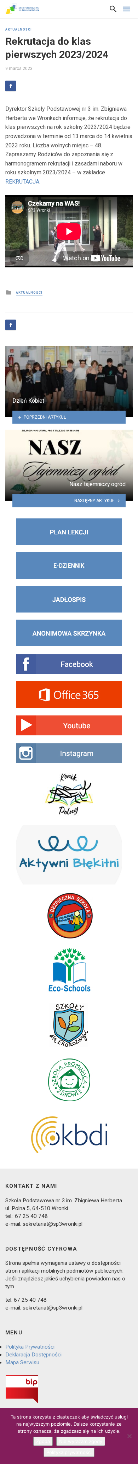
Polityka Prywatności (29, 1347)
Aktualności (18, 29)
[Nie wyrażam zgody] (129, 1435)
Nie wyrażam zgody (80, 1441)
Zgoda (43, 1441)
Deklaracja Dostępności (33, 1354)
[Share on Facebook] (10, 86)
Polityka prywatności (69, 1452)
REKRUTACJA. (22, 181)
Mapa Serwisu (22, 1362)
